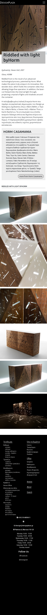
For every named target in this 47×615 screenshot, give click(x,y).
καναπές (7, 447)
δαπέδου (8, 508)
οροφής (7, 507)
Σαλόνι (29, 445)
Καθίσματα (30, 464)
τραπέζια (8, 462)
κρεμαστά (8, 505)
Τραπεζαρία (31, 447)
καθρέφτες (8, 494)
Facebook (23, 556)
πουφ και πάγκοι (10, 457)
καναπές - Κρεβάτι (10, 453)
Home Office (7, 485)
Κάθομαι (6, 445)
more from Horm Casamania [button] (30, 176)
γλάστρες (8, 500)
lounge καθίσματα (10, 451)
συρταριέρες (9, 478)
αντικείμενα (9, 492)
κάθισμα (7, 449)
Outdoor (30, 454)
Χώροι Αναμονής (33, 470)
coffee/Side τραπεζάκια (12, 463)
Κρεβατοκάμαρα (32, 452)
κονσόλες (8, 465)
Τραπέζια (6, 459)
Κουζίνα (30, 450)
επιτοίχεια (8, 510)
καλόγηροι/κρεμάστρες (12, 490)
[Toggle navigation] (44, 2)
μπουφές (7, 470)
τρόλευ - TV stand (10, 496)
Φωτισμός (7, 502)
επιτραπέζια (9, 512)
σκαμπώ (7, 455)
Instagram (24, 560)
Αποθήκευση (7, 468)
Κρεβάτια (6, 483)
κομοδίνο (8, 476)
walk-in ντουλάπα (10, 480)
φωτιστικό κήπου (10, 514)
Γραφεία (30, 462)
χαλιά (7, 498)
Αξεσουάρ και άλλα (10, 488)
